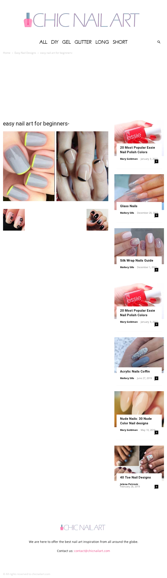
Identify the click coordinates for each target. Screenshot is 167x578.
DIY (54, 42)
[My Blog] (83, 18)
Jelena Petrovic (129, 484)
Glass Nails (128, 206)
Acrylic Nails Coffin (135, 371)
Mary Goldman (129, 158)
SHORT (120, 42)
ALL (43, 42)
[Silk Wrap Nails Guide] (139, 246)
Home (6, 53)
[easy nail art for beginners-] (55, 200)
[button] (159, 42)
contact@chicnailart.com (92, 551)
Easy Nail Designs (25, 53)
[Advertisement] (83, 87)
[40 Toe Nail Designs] (139, 463)
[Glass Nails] (139, 192)
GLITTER (83, 42)
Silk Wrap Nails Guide (136, 260)
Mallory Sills (127, 212)
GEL (66, 42)
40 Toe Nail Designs (135, 477)
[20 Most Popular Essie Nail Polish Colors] (139, 138)
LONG (102, 42)
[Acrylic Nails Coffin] (139, 355)
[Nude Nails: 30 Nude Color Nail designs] (139, 409)
